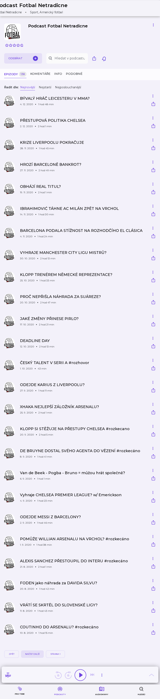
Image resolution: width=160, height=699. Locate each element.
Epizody (14, 74)
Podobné (74, 74)
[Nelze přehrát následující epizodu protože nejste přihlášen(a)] (93, 675)
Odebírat (15, 58)
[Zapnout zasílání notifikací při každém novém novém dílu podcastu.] (103, 58)
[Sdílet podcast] (95, 58)
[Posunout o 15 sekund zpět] (58, 675)
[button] (34, 8)
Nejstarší (45, 87)
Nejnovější (27, 87)
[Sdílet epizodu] (153, 104)
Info (58, 74)
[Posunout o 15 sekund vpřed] (68, 675)
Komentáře (40, 74)
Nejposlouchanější (68, 87)
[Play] (80, 675)
